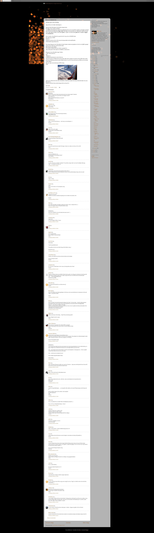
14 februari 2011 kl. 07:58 (53, 100)
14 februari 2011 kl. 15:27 (53, 341)
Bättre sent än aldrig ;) (96, 103)
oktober (95, 69)
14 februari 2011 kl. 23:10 (53, 502)
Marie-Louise (51, 512)
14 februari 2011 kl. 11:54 (53, 287)
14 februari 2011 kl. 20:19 (53, 438)
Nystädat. (95, 131)
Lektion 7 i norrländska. (96, 106)
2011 (94, 63)
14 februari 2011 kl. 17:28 (53, 396)
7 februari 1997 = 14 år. (96, 133)
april (95, 80)
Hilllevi (49, 400)
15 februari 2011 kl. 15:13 (53, 515)
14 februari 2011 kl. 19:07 (53, 423)
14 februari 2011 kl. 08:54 (53, 165)
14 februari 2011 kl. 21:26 (53, 469)
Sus (49, 377)
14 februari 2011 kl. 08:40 (53, 157)
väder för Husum (95, 157)
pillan (49, 419)
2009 (94, 151)
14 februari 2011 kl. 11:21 (53, 279)
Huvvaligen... (96, 101)
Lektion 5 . (96, 136)
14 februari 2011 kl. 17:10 (53, 373)
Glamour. (95, 127)
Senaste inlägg (49, 522)
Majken (49, 313)
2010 (94, 150)
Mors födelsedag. (96, 85)
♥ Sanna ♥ (50, 487)
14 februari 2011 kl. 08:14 (53, 124)
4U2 (49, 225)
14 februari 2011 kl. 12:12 (53, 309)
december (96, 64)
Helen (49, 386)
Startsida (68, 522)
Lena (49, 433)
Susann (50, 183)
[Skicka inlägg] (59, 87)
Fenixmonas (51, 505)
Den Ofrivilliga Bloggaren (53, 136)
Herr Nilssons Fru (52, 192)
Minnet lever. (96, 111)
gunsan (50, 272)
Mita (49, 300)
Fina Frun (50, 241)
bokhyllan (50, 104)
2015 (94, 57)
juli (94, 75)
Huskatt (50, 169)
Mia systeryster (51, 454)
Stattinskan (50, 119)
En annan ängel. (95, 109)
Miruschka (50, 282)
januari (95, 148)
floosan (50, 473)
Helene (49, 152)
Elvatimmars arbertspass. (96, 89)
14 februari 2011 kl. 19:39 (53, 430)
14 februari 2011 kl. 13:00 (53, 319)
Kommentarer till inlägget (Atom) (58, 525)
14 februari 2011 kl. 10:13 (53, 221)
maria (49, 463)
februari (95, 83)
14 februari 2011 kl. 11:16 (53, 251)
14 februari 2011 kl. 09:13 (53, 189)
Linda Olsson (51, 254)
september (96, 71)
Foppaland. (96, 125)
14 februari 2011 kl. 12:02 (53, 297)
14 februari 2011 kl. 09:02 (53, 173)
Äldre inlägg (86, 522)
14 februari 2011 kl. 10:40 (53, 228)
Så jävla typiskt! (95, 94)
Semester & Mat (51, 333)
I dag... (95, 114)
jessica (49, 161)
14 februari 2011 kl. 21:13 (53, 459)
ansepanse (50, 217)
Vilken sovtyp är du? (96, 138)
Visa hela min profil (95, 42)
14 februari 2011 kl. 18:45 (53, 415)
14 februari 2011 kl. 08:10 (53, 116)
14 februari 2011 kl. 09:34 (53, 207)
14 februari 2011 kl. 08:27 (53, 140)
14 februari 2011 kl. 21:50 (53, 476)
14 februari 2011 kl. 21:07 (53, 450)
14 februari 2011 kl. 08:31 (53, 148)
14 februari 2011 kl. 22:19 (53, 493)
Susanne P (50, 91)
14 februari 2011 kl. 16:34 (53, 367)
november (96, 67)
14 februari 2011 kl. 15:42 (53, 359)
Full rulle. (95, 113)
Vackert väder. (95, 129)
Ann (49, 177)
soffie (49, 409)
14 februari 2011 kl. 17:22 (53, 382)
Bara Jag (50, 290)
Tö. (94, 140)
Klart (93, 156)
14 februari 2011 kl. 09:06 (53, 180)
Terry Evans (96, 144)
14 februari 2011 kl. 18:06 (53, 405)
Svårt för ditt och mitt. (96, 143)
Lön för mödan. (96, 117)
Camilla (99, 31)
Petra (49, 370)
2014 (94, 58)
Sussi (49, 441)
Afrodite (50, 427)
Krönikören (50, 496)
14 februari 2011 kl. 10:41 (53, 237)
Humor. (95, 122)
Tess (49, 127)
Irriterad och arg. (96, 97)
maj (95, 78)
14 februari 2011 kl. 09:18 (53, 199)
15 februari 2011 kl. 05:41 (53, 508)
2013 (94, 60)
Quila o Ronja (51, 323)
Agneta (49, 232)
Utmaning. (96, 146)
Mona (49, 144)
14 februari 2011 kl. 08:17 (53, 133)
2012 (94, 61)
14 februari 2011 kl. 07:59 (53, 108)
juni (95, 77)
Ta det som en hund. (96, 99)
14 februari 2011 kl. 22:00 (53, 484)
